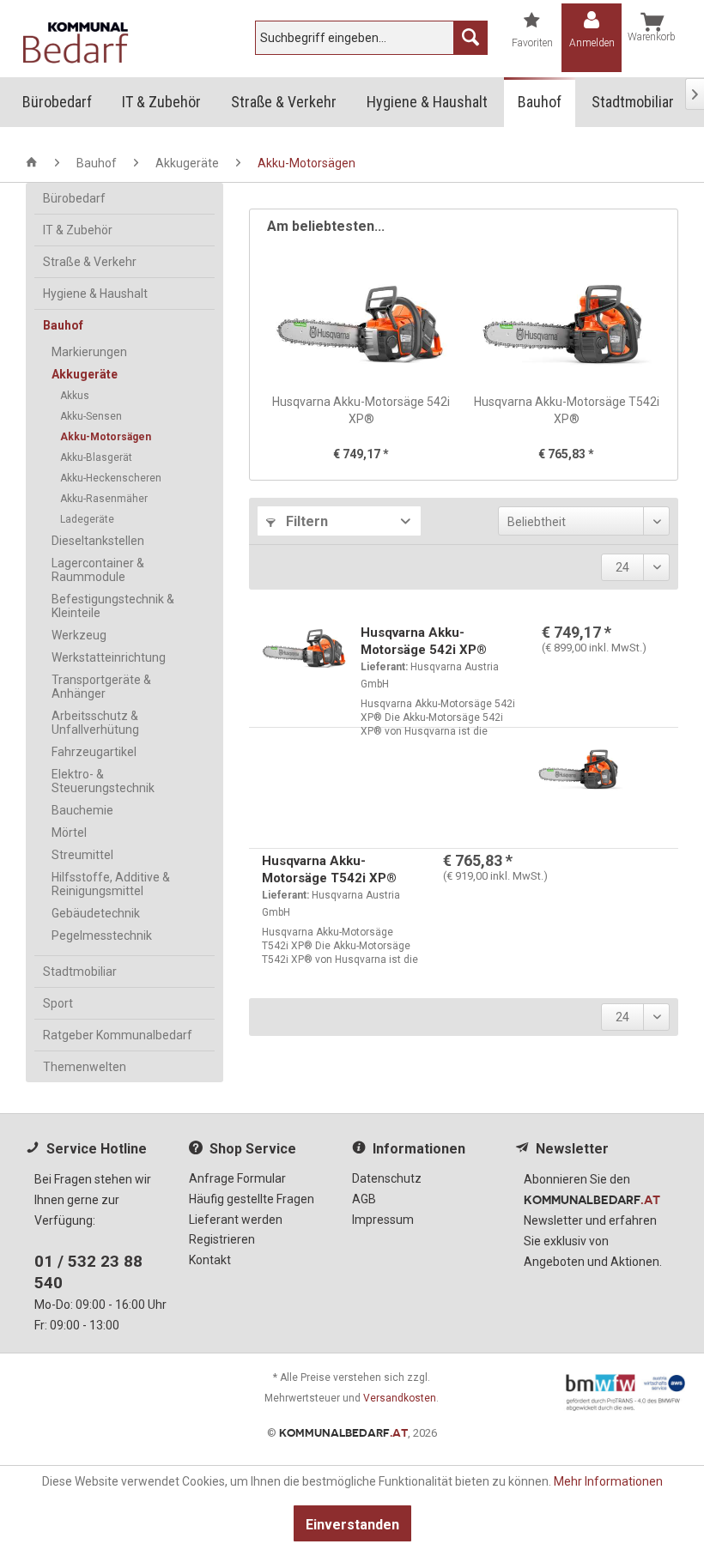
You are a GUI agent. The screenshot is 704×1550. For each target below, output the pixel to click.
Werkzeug (79, 635)
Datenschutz (387, 1178)
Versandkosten (399, 1398)
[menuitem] (371, 38)
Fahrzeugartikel (94, 752)
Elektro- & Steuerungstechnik (103, 781)
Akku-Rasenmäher (104, 499)
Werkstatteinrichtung (109, 657)
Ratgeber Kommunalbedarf (117, 1035)
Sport (58, 1003)
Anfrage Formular (237, 1178)
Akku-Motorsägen (105, 437)
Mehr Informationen (608, 1481)
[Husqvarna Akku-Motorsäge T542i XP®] (566, 324)
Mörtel (69, 832)
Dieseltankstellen (98, 541)
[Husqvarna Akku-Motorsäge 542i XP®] (361, 324)
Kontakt (210, 1260)
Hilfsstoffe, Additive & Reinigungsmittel (111, 884)
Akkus (74, 396)
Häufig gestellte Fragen (251, 1199)
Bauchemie (82, 810)
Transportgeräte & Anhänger (101, 686)
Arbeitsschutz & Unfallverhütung (95, 722)
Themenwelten (84, 1067)
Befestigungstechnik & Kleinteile (113, 606)
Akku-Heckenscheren (110, 478)
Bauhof (63, 325)
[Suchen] (470, 38)
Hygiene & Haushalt (95, 293)
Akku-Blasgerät (96, 457)
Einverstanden (352, 1525)
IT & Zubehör (77, 230)
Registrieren (222, 1239)
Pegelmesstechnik (102, 935)
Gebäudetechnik (96, 913)
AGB (364, 1199)
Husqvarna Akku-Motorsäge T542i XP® (566, 410)
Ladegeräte (87, 519)
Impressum (383, 1219)
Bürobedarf (74, 198)
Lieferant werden (235, 1219)
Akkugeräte (85, 374)
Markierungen (89, 352)
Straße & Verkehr (90, 262)
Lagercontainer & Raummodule (98, 570)
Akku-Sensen (91, 416)
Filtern (305, 521)
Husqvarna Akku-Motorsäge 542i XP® (361, 410)
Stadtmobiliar (80, 971)
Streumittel (82, 855)
